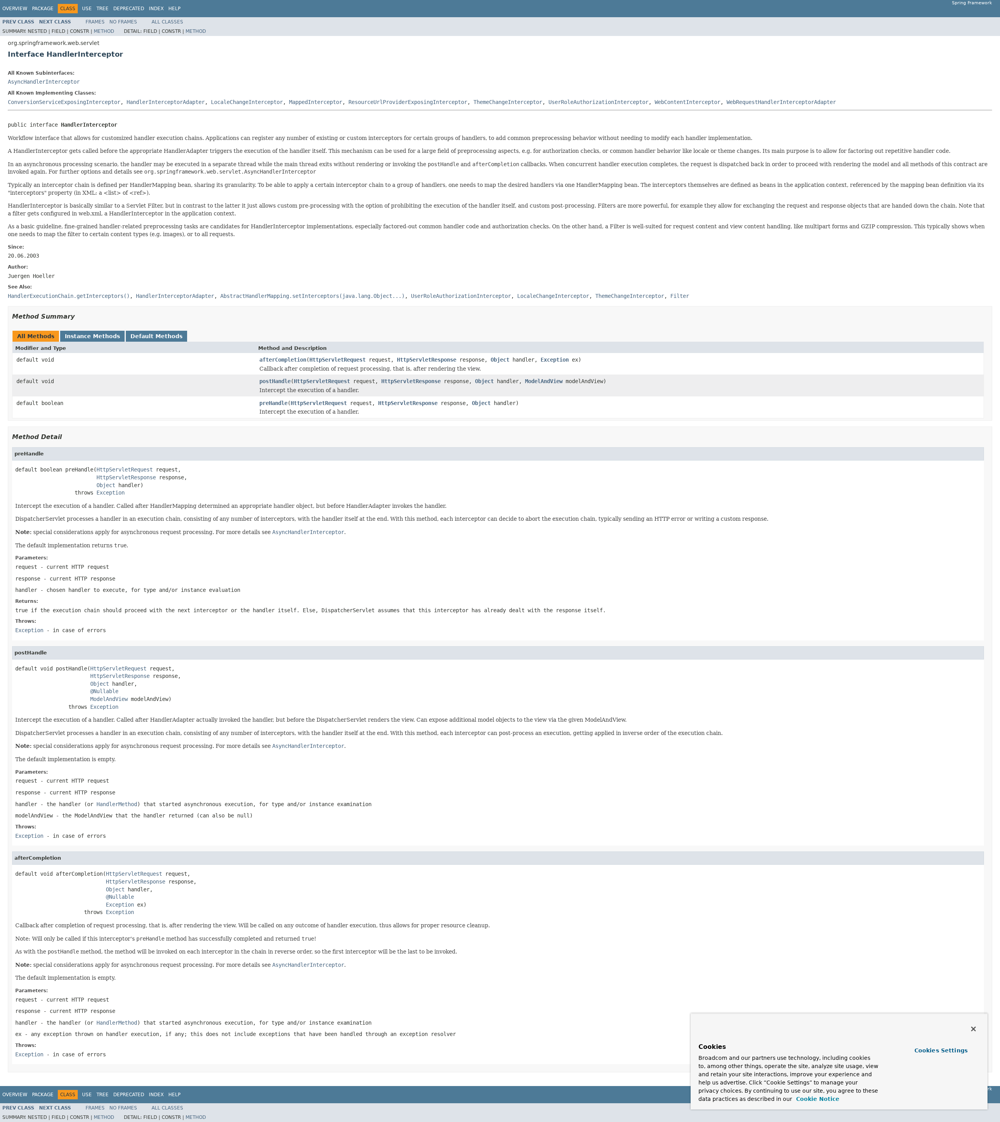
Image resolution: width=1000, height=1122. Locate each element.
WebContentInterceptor (687, 102)
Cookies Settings (941, 1050)
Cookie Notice (816, 1099)
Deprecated (128, 8)
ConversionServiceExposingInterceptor (64, 102)
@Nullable (104, 691)
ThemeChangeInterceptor (507, 102)
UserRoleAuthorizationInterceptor (598, 102)
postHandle (275, 381)
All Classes (167, 22)
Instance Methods (92, 336)
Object (500, 360)
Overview (14, 8)
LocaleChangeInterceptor (247, 102)
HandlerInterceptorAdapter (166, 102)
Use (87, 8)
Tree (102, 8)
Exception (555, 360)
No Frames (123, 22)
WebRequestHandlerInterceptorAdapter (781, 102)
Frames (95, 22)
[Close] (973, 1029)
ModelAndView (543, 381)
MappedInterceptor (315, 102)
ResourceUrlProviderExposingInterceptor (407, 102)
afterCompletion (282, 360)
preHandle (273, 403)
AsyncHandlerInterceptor (44, 82)
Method (104, 31)
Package (43, 8)
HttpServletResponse (426, 360)
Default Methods (156, 336)
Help (174, 8)
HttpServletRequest (337, 360)
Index (156, 8)
